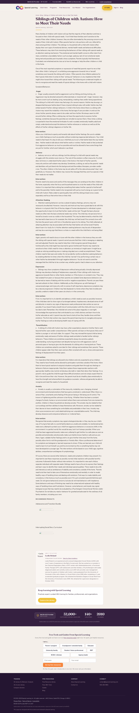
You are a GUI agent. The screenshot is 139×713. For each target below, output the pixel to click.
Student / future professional (73, 650)
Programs (53, 7)
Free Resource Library (49, 682)
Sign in (116, 7)
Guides (44, 688)
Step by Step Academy (70, 558)
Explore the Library (47, 600)
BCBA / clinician (56, 655)
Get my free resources (53, 665)
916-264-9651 (104, 685)
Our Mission (76, 7)
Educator (91, 645)
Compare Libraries (19, 688)
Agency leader (83, 655)
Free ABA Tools (47, 685)
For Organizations (89, 7)
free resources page (70, 638)
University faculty (52, 650)
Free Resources (64, 7)
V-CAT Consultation (106, 2)
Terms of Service (26, 701)
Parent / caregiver (51, 645)
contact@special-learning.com (109, 682)
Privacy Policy (17, 701)
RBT (91, 650)
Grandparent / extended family (72, 645)
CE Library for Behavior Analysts (23, 682)
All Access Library (19, 685)
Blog (121, 7)
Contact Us (74, 685)
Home (37, 15)
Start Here (43, 7)
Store (107, 8)
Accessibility (35, 701)
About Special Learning (78, 682)
